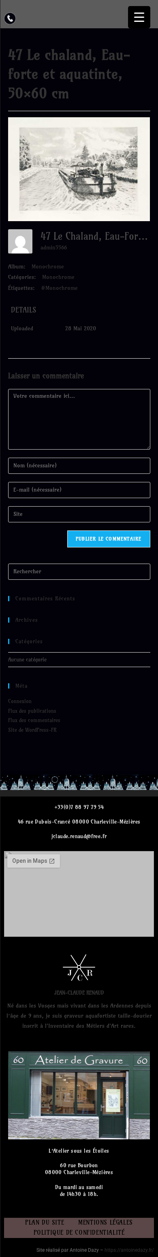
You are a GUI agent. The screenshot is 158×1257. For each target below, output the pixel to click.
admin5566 (54, 247)
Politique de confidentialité (79, 1232)
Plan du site (44, 1222)
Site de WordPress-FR (32, 730)
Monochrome (48, 266)
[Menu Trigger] (139, 17)
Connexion (20, 701)
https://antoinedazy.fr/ (129, 1250)
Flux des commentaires (34, 720)
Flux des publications (32, 711)
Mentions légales (105, 1222)
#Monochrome (59, 288)
